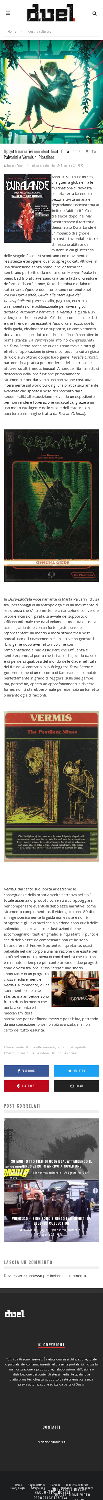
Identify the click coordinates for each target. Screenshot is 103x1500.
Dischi (80, 1489)
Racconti (43, 1492)
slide (58, 1053)
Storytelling (38, 1487)
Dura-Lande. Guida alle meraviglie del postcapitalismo (49, 1047)
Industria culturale (42, 165)
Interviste (62, 1489)
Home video (79, 1494)
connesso (34, 1275)
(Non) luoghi (18, 1487)
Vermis (72, 1053)
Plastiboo (41, 1053)
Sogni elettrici (36, 1484)
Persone (55, 1484)
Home (18, 1484)
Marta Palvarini (18, 1053)
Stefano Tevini (15, 166)
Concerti (61, 1492)
